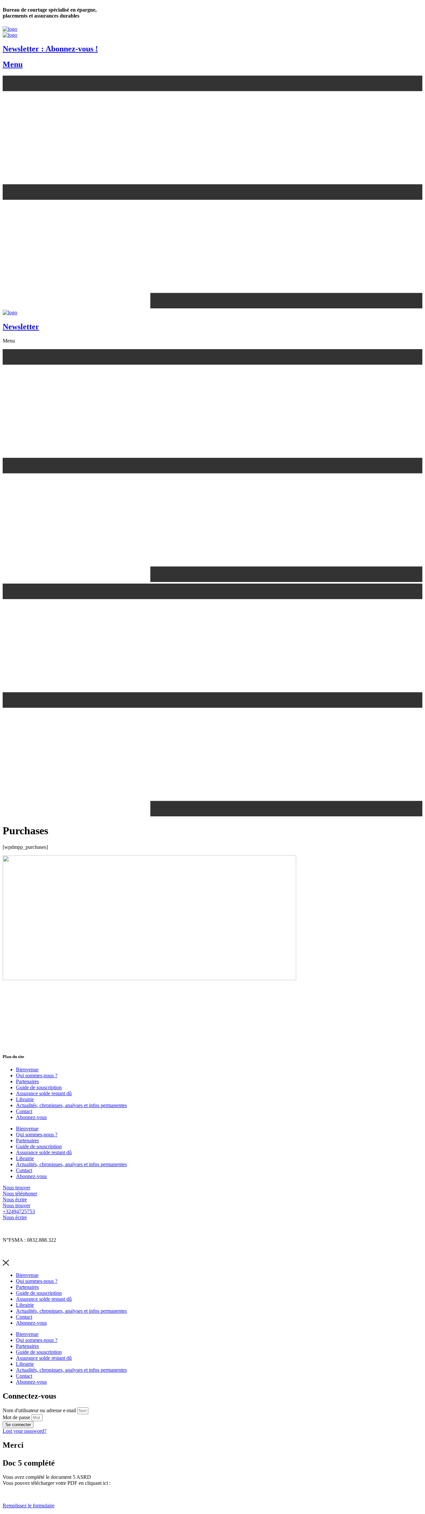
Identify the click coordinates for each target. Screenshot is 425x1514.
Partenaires (27, 1081)
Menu (13, 64)
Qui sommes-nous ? (36, 1075)
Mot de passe (16, 1417)
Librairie (25, 1099)
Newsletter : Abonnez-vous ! (50, 48)
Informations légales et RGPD (34, 1228)
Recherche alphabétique (28, 1251)
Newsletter (21, 326)
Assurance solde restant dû (44, 1093)
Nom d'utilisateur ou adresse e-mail (39, 1410)
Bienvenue (27, 1069)
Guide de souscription (39, 1087)
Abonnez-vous (31, 1117)
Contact (24, 1111)
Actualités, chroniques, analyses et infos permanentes (71, 1105)
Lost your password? (24, 1431)
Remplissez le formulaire (28, 1505)
